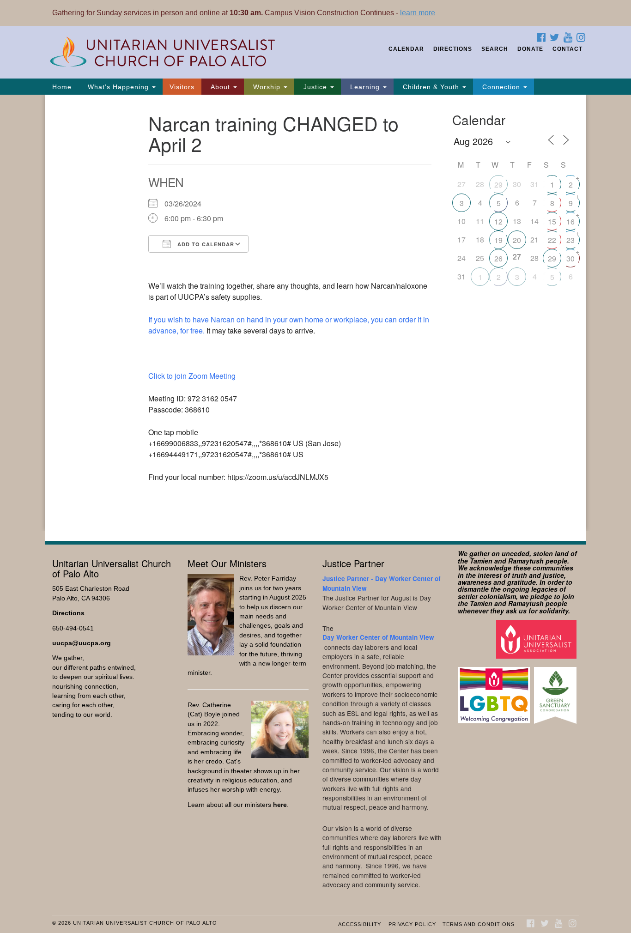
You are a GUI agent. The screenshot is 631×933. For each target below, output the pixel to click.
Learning (365, 87)
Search (494, 49)
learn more (417, 13)
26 (498, 258)
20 (517, 240)
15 (552, 221)
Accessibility (359, 924)
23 (570, 240)
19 (498, 240)
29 (498, 184)
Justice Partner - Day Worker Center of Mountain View (381, 583)
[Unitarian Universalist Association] (537, 639)
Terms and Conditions (479, 924)
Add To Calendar (205, 244)
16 (570, 221)
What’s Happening (118, 87)
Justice (315, 87)
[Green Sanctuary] (556, 690)
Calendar (406, 49)
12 (498, 221)
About (220, 87)
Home (62, 87)
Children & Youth (430, 87)
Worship (267, 87)
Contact (567, 49)
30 (570, 258)
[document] (315, 313)
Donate (530, 49)
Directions (452, 49)
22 (552, 240)
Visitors (182, 87)
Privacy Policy (412, 924)
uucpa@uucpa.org (81, 643)
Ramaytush (526, 560)
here (280, 804)
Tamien (481, 560)
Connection (501, 87)
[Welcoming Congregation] (495, 690)
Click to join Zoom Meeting (192, 375)
